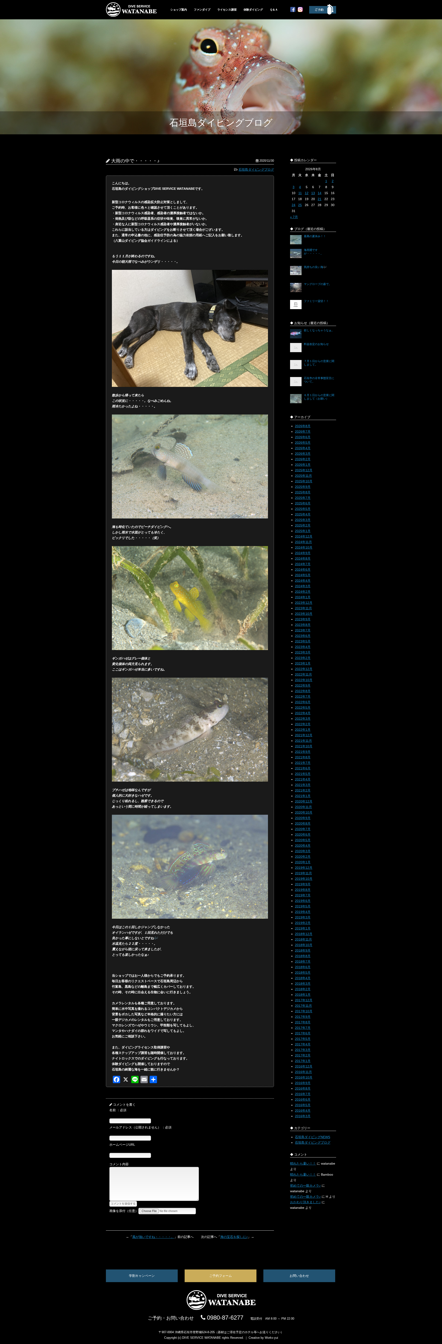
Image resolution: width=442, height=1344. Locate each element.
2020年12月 (303, 801)
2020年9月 (303, 818)
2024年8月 (303, 558)
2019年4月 (303, 912)
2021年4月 (303, 779)
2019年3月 (303, 917)
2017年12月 (303, 1000)
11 (300, 193)
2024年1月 (303, 597)
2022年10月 (303, 680)
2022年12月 (303, 669)
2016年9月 (303, 1083)
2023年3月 (303, 652)
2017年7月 (303, 1028)
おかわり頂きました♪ (305, 1202)
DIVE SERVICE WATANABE (201, 1337)
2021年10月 (303, 746)
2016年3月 (303, 1116)
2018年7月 (303, 961)
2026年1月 (303, 464)
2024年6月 (303, 569)
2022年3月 (303, 718)
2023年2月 (303, 658)
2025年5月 (303, 509)
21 (319, 199)
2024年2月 (303, 591)
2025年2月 (303, 525)
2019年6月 (303, 901)
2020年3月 (303, 851)
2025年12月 (303, 470)
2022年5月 (303, 707)
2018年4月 (303, 978)
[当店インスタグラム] (300, 11)
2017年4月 (303, 1044)
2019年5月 (303, 906)
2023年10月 (303, 614)
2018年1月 (303, 994)
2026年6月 (303, 437)
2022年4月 (303, 713)
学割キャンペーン (142, 1276)
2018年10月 (303, 945)
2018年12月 (303, 934)
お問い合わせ (299, 1276)
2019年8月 (303, 890)
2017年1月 (303, 1061)
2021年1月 (303, 796)
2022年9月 (303, 685)
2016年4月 (303, 1110)
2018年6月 (303, 967)
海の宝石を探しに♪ (234, 1237)
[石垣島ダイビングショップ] (131, 15)
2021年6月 (303, 768)
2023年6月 (303, 636)
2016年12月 (303, 1066)
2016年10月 (303, 1077)
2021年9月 (303, 752)
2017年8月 (303, 1022)
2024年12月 (303, 536)
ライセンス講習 (227, 9)
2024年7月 (303, 564)
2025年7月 (303, 498)
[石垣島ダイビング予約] (322, 13)
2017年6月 (303, 1033)
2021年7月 (303, 763)
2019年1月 (303, 928)
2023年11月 (303, 608)
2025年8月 (303, 492)
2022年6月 (303, 702)
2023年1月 (303, 663)
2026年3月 (303, 453)
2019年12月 (303, 867)
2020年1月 (303, 862)
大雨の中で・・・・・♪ (135, 160)
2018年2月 (303, 989)
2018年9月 (303, 950)
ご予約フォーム (220, 1276)
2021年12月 (303, 735)
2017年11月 (303, 1005)
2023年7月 (303, 630)
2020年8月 (303, 823)
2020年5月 (303, 840)
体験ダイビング (253, 9)
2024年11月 (303, 542)
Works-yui (271, 1337)
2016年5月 (303, 1105)
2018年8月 (303, 956)
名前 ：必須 (117, 1110)
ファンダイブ (202, 9)
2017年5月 (303, 1039)
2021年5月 (303, 774)
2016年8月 (303, 1088)
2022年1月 (303, 729)
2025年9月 (303, 487)
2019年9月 (303, 884)
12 (306, 193)
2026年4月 (303, 448)
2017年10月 (303, 1011)
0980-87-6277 (224, 1317)
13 (313, 193)
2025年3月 (303, 520)
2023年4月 (303, 647)
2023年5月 (303, 641)
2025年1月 (303, 531)
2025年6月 (303, 503)
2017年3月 (303, 1050)
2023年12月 (303, 602)
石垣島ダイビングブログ (256, 169)
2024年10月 (303, 547)
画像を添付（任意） (123, 1211)
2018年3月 (303, 983)
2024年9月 (303, 553)
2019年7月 (303, 895)
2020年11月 (303, 807)
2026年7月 (303, 431)
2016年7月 (303, 1094)
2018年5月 (303, 972)
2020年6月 (303, 834)
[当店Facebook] (292, 11)
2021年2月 (303, 790)
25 (300, 205)
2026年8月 (303, 426)
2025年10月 (303, 481)
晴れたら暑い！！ (303, 1163)
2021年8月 (303, 757)
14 (319, 193)
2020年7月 (303, 829)
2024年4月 (303, 580)
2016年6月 (303, 1099)
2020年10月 (303, 812)
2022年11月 (303, 674)
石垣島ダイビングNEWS (312, 1137)
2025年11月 (303, 476)
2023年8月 (303, 625)
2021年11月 (303, 741)
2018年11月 (303, 939)
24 (293, 205)
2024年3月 (303, 586)
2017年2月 (303, 1055)
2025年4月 (303, 514)
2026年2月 (303, 459)
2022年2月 (303, 724)
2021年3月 (303, 785)
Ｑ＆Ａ (274, 9)
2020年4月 (303, 845)
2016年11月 (303, 1072)
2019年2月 (303, 923)
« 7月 (294, 217)
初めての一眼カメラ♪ (305, 1185)
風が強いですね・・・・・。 (153, 1237)
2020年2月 (303, 856)
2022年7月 (303, 696)
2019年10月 (303, 879)
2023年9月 (303, 619)
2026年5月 (303, 442)
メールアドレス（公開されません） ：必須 (140, 1127)
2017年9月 (303, 1017)
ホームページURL (122, 1144)
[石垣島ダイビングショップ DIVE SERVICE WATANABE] (221, 1309)
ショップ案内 (178, 9)
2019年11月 (303, 873)
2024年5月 (303, 575)
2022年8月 (303, 691)
